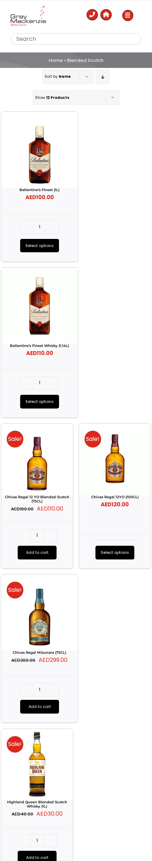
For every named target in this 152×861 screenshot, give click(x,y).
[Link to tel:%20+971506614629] (92, 14)
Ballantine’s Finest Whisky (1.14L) (39, 345)
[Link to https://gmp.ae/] (106, 14)
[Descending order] (103, 77)
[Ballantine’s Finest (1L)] (39, 150)
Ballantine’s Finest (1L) (39, 190)
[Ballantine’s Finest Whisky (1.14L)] (39, 306)
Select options (39, 245)
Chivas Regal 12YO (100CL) (115, 497)
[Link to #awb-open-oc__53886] (128, 15)
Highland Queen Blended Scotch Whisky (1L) (37, 804)
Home (56, 60)
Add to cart (37, 552)
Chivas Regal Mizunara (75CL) (39, 652)
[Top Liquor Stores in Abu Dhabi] (28, 8)
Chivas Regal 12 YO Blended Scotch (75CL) (37, 499)
